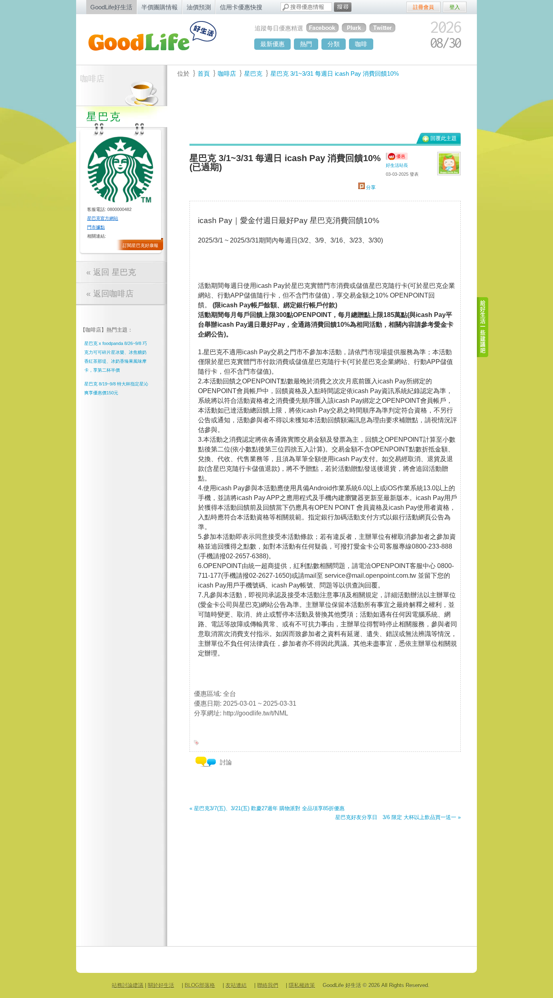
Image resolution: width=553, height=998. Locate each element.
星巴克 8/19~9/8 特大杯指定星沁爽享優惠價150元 (116, 388)
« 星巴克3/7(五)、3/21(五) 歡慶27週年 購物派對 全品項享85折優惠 (267, 808)
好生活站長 (397, 165)
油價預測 (199, 7)
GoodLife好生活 (111, 7)
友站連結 (236, 985)
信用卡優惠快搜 (241, 7)
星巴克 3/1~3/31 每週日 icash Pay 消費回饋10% (334, 73)
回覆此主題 (443, 138)
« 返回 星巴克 (111, 272)
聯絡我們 (267, 985)
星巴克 (253, 73)
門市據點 (96, 227)
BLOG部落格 (200, 985)
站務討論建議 (127, 985)
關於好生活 (161, 985)
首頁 (204, 73)
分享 (370, 187)
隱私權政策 (302, 985)
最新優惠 (272, 43)
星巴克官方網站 (102, 218)
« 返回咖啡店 (110, 293)
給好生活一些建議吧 (483, 327)
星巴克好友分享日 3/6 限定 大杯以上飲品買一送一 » (398, 817)
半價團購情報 (159, 7)
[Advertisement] (320, 110)
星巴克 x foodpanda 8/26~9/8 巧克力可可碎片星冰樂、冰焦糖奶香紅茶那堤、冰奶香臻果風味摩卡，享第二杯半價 (115, 356)
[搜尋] (342, 7)
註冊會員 (423, 7)
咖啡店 (92, 78)
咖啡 (361, 43)
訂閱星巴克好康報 (140, 245)
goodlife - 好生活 (161, 39)
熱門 (306, 43)
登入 (454, 7)
